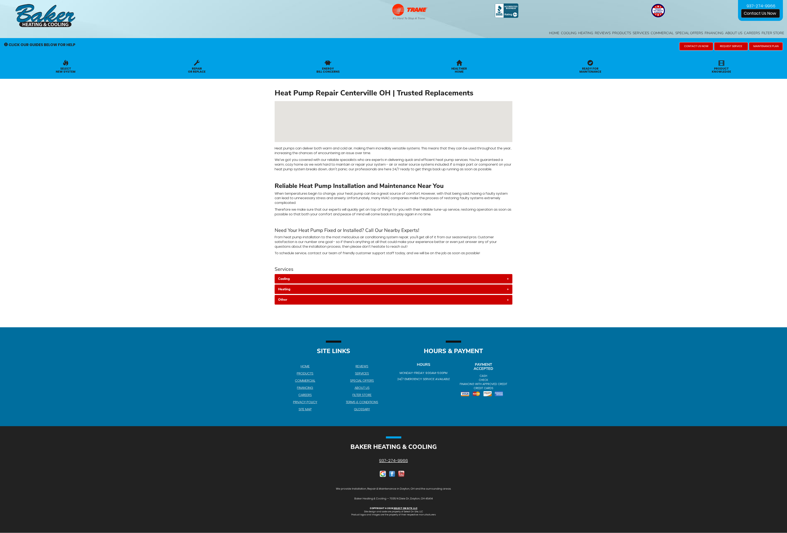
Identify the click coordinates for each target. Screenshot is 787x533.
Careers (752, 33)
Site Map (305, 409)
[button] (696, 46)
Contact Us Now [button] (760, 13)
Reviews (603, 33)
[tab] (393, 278)
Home (554, 33)
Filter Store (773, 33)
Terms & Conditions (362, 402)
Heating (585, 33)
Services (641, 33)
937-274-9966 (393, 460)
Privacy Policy (305, 402)
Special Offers (689, 33)
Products (621, 33)
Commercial (662, 33)
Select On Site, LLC (405, 508)
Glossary (362, 409)
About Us (733, 33)
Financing (714, 33)
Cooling (569, 33)
